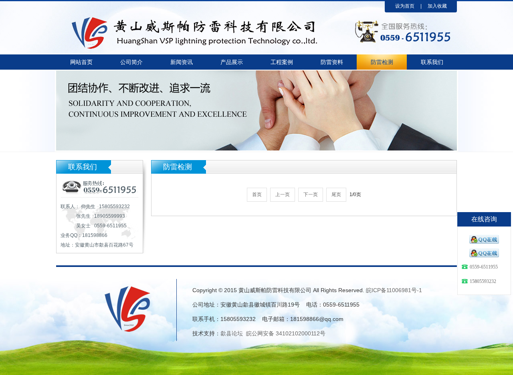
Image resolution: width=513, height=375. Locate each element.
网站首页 (81, 62)
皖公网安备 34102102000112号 (285, 333)
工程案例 (282, 62)
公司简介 (131, 62)
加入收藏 (437, 6)
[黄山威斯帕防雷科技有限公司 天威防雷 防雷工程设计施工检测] (196, 19)
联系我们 (432, 62)
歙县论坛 (231, 333)
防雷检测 (382, 62)
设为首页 (404, 6)
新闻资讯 (181, 62)
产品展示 (231, 62)
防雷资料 (332, 62)
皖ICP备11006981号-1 (394, 290)
